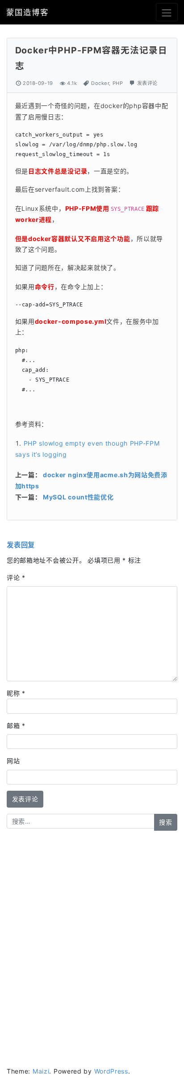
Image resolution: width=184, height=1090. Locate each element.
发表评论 (147, 83)
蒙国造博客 (27, 12)
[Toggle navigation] (167, 12)
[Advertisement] (92, 934)
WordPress (111, 1071)
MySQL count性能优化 (78, 497)
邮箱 (16, 725)
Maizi (41, 1071)
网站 (13, 760)
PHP (118, 83)
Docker (100, 83)
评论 (16, 577)
